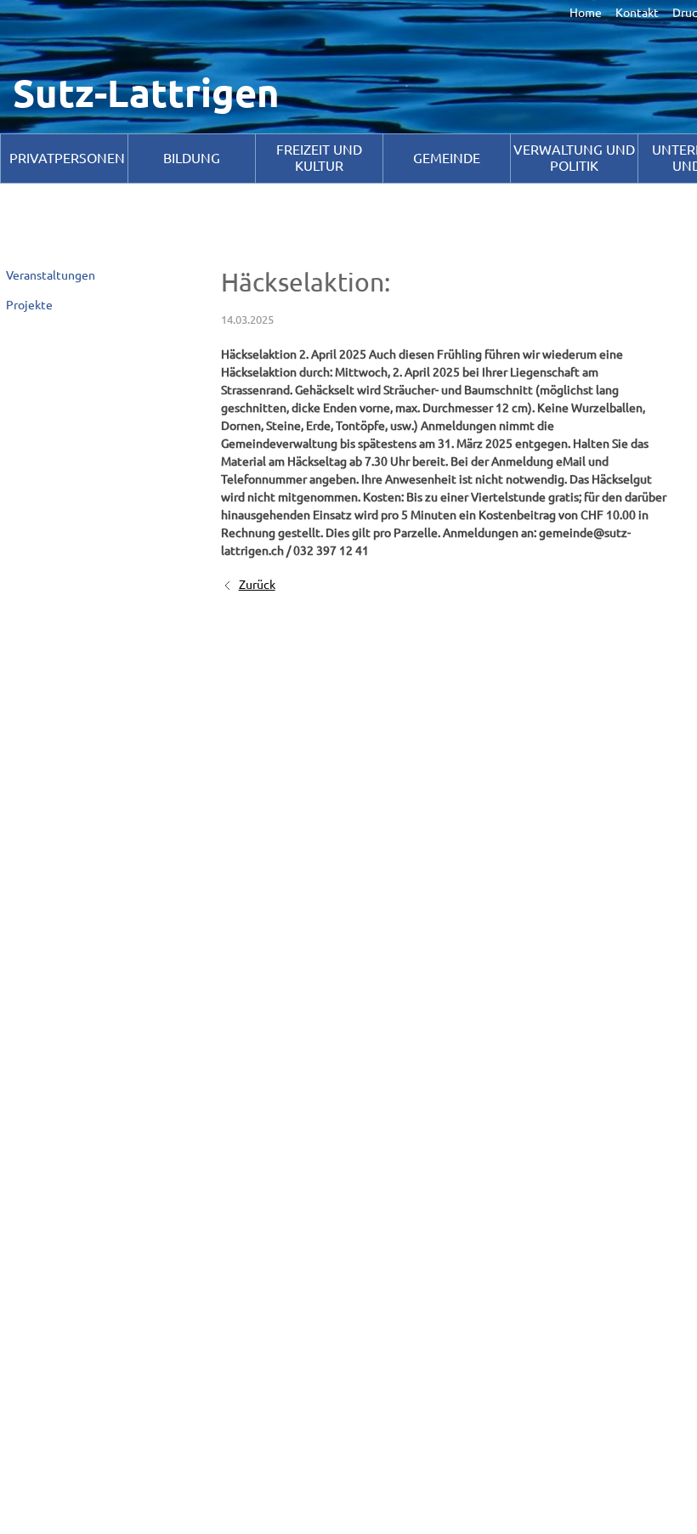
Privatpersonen (67, 158)
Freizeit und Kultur (319, 157)
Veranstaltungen (50, 275)
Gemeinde (446, 158)
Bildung (191, 158)
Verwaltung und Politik (574, 157)
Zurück (257, 585)
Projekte (29, 305)
